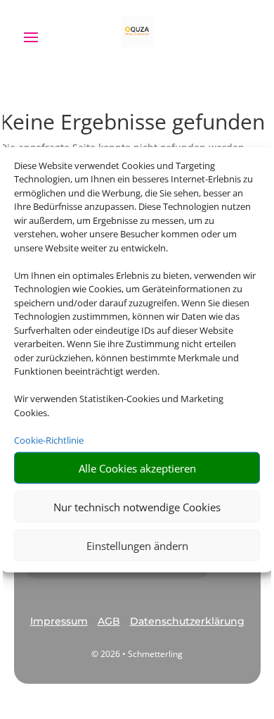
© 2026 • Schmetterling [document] (137, 654)
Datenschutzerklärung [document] (187, 621)
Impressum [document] (59, 621)
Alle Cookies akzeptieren (137, 468)
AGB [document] (109, 621)
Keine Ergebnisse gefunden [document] (132, 123)
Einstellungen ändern (137, 545)
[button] (59, 621)
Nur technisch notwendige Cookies (137, 506)
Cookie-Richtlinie (49, 439)
